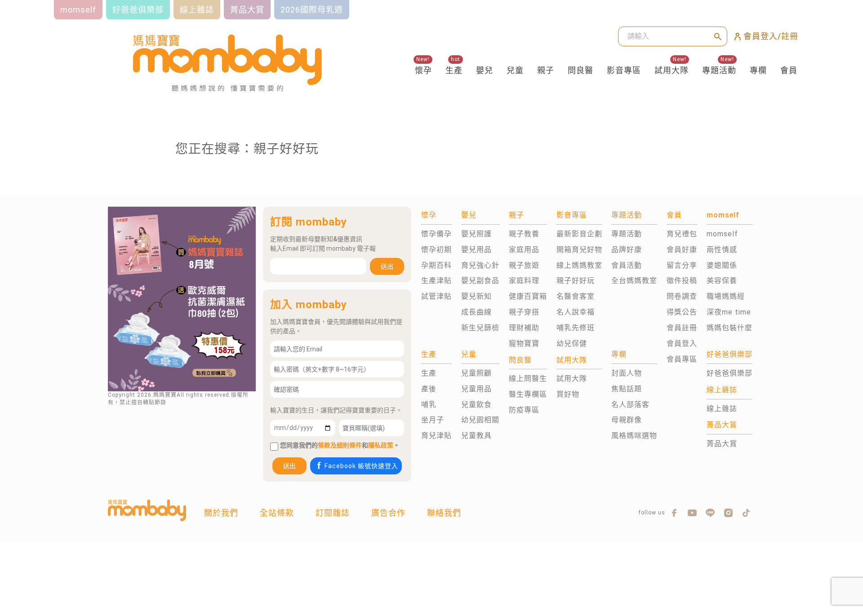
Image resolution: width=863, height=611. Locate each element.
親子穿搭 (524, 312)
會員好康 (682, 249)
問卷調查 (682, 296)
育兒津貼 (436, 435)
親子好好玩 (575, 280)
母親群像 (626, 420)
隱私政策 (380, 445)
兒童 (515, 70)
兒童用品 (476, 389)
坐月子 (432, 420)
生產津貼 (436, 280)
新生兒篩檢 (480, 327)
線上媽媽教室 (579, 265)
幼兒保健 (571, 343)
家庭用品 (524, 249)
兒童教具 (476, 435)
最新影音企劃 (579, 234)
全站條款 (277, 513)
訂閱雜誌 (333, 513)
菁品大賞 (722, 443)
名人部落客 (630, 404)
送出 (387, 266)
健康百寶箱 (528, 296)
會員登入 (682, 343)
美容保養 (722, 280)
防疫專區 (524, 410)
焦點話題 (626, 389)
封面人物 (626, 373)
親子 (545, 70)
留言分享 (682, 265)
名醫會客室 (575, 296)
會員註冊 (682, 327)
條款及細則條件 (340, 445)
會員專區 (682, 359)
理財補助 (524, 327)
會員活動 (626, 265)
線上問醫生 (528, 378)
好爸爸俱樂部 (729, 373)
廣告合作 (388, 513)
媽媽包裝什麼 (729, 327)
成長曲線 (476, 312)
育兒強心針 (480, 265)
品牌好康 (626, 249)
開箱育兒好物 (579, 249)
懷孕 (423, 70)
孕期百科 (436, 265)
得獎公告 (682, 312)
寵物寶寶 (524, 343)
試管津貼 (436, 296)
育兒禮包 (682, 234)
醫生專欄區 (528, 394)
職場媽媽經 (726, 296)
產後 (428, 389)
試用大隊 (671, 70)
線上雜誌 (722, 408)
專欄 (758, 70)
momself (722, 234)
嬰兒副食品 (480, 280)
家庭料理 (524, 280)
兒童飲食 (476, 404)
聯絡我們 (444, 513)
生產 (454, 70)
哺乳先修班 (575, 327)
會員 (788, 70)
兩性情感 (722, 249)
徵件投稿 (682, 280)
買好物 (567, 394)
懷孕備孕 (436, 234)
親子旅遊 (524, 265)
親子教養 (524, 234)
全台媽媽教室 (634, 280)
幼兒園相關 (480, 420)
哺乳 (428, 404)
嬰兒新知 (476, 296)
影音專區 (624, 70)
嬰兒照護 (476, 234)
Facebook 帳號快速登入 (361, 465)
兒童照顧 (476, 373)
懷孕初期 (436, 249)
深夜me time (729, 312)
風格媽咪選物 (634, 435)
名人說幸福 (575, 312)
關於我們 (221, 513)
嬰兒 (484, 70)
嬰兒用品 (476, 249)
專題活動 (719, 70)
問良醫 (580, 70)
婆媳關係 (722, 265)
